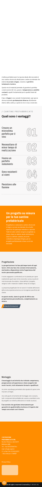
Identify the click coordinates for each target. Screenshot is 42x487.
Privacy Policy (6, 462)
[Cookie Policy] (4, 482)
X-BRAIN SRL (34, 484)
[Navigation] (4, 5)
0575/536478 (12, 446)
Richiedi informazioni (10, 306)
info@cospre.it (9, 449)
